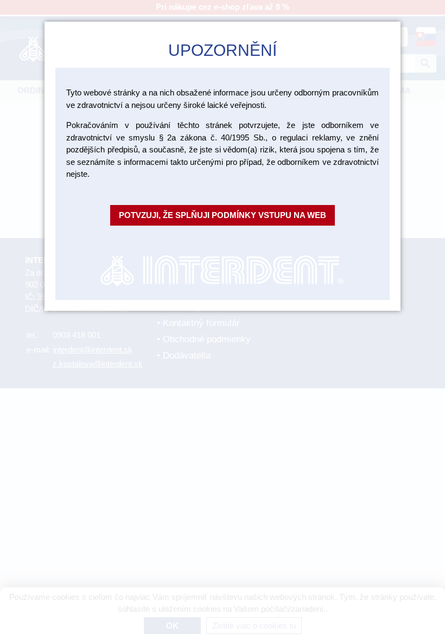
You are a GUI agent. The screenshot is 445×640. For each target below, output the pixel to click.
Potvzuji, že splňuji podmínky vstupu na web (222, 215)
